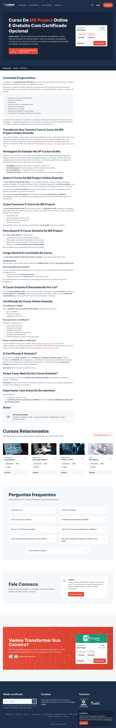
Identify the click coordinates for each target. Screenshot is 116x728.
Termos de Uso (21, 397)
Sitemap (65, 716)
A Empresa (18, 714)
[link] (8, 5)
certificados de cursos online (45, 343)
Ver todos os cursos (101, 435)
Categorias (58, 5)
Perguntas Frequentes (60, 714)
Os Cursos (27, 714)
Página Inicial (7, 68)
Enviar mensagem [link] (76, 594)
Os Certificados (36, 714)
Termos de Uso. (107, 719)
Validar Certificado (74, 714)
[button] (34, 701)
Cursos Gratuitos (34, 5)
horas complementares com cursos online (44, 348)
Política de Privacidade (54, 716)
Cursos (15, 68)
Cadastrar (108, 5)
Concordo (84, 723)
